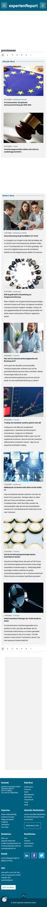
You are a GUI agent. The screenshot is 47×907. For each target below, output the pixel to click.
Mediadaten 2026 (32, 826)
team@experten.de (14, 843)
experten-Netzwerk (8, 841)
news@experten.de (8, 848)
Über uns (4, 838)
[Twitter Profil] (41, 855)
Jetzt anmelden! (8, 887)
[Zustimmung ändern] (5, 899)
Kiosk (10, 861)
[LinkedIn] (27, 855)
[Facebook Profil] (34, 855)
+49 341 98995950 (11, 793)
